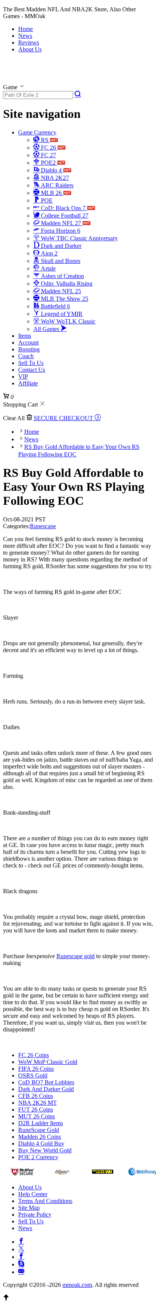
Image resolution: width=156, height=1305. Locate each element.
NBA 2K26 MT (37, 1102)
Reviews (28, 42)
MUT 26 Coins (36, 1116)
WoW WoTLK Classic (67, 321)
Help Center (32, 1194)
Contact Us (31, 369)
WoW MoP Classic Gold (47, 1062)
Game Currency (37, 132)
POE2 (48, 162)
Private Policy (34, 1214)
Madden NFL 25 (60, 291)
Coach (26, 356)
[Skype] (21, 1263)
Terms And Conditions (45, 1201)
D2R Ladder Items (40, 1123)
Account (28, 342)
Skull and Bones (59, 261)
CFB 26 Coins (35, 1096)
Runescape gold (75, 956)
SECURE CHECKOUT (64, 418)
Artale (47, 268)
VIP (23, 376)
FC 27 (47, 155)
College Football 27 (63, 215)
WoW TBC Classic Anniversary (78, 238)
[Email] (21, 1271)
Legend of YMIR (61, 314)
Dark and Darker (60, 246)
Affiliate (28, 383)
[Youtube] (21, 1256)
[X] (21, 1248)
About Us (30, 49)
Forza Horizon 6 (59, 230)
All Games (47, 329)
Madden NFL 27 (61, 223)
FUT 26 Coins (35, 1109)
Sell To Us (31, 363)
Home (25, 29)
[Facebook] (21, 1241)
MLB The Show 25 (63, 298)
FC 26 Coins (33, 1055)
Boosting (29, 349)
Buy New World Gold (45, 1150)
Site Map (29, 1207)
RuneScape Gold (38, 1130)
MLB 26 (51, 193)
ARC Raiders (56, 185)
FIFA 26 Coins (36, 1068)
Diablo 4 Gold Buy (41, 1143)
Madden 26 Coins (39, 1136)
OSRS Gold (32, 1075)
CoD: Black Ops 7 (63, 208)
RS (44, 140)
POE (46, 200)
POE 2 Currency (38, 1157)
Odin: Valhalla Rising (65, 283)
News (25, 35)
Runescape (43, 526)
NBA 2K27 (54, 178)
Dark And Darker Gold (46, 1089)
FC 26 (48, 147)
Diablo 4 (51, 170)
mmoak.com (77, 1285)
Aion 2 (48, 253)
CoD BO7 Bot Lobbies (46, 1082)
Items (24, 335)
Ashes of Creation (61, 276)
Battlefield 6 (54, 306)
